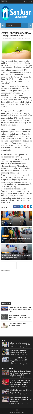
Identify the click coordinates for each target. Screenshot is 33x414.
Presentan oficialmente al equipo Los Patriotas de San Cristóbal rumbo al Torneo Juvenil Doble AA (20, 399)
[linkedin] (27, 2)
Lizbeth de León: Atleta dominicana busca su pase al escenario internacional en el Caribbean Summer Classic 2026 (20, 382)
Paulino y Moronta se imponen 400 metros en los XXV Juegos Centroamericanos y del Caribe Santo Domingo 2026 (20, 373)
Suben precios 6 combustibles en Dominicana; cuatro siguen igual (16, 239)
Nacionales (27, 38)
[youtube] (31, 2)
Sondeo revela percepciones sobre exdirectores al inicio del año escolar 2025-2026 (20, 317)
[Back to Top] (17, 410)
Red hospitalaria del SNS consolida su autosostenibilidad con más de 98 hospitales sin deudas (16, 256)
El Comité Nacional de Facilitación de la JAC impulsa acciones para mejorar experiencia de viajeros (20, 309)
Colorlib (22, 412)
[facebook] (22, 2)
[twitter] (29, 2)
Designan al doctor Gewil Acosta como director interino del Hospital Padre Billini (15, 223)
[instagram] (24, 2)
